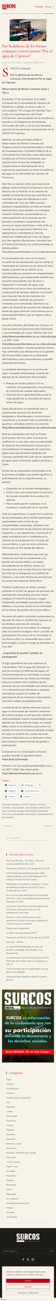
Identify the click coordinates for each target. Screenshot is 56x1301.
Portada (39, 6)
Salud (9, 1189)
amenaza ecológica (11, 804)
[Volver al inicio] (9, 6)
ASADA (25, 804)
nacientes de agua (16, 810)
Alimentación (12, 1088)
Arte (8, 1102)
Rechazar (28, 1287)
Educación (11, 1139)
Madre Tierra (38, 62)
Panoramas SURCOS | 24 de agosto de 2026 (27, 937)
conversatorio (31, 807)
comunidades (17, 807)
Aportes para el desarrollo (18, 1097)
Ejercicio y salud (13, 1143)
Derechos (10, 1134)
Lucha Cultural (13, 1162)
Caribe (9, 1111)
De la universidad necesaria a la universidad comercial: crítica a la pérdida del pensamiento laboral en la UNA (28, 898)
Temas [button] (48, 6)
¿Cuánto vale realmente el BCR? (21, 932)
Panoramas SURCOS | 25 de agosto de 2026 (27, 868)
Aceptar (28, 1281)
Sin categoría (12, 1198)
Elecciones (11, 1148)
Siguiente (48, 826)
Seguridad (11, 1194)
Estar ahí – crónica (14, 942)
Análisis (10, 1093)
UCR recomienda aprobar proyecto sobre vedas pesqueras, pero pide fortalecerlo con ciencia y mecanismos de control (26, 876)
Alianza (9, 1084)
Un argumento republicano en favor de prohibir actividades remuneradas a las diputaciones (24, 950)
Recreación (11, 1184)
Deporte (10, 1129)
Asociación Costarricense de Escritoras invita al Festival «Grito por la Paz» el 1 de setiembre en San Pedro (27, 909)
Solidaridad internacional (18, 1203)
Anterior (7, 826)
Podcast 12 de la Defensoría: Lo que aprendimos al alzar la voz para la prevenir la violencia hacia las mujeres (27, 920)
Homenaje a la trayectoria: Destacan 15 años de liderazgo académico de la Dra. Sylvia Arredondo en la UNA (27, 887)
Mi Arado (10, 1171)
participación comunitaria (24, 814)
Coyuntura (11, 1120)
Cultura (9, 1125)
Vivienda (10, 1212)
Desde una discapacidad (17, 928)
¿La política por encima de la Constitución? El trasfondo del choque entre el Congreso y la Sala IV (27, 961)
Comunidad (11, 1116)
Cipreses (6, 807)
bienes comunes (38, 804)
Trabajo (9, 1207)
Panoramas (11, 1175)
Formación (11, 1157)
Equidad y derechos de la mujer (21, 1152)
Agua (8, 1079)
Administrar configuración (28, 1293)
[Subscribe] (51, 1251)
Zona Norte (11, 1217)
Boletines (10, 1107)
